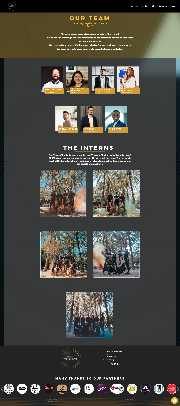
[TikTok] (118, 364)
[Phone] (103, 355)
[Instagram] (112, 364)
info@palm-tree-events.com (115, 361)
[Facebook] (115, 364)
